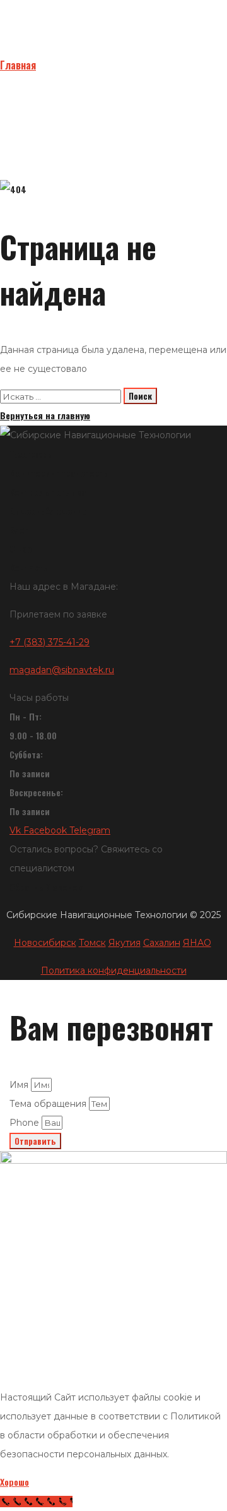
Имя (20, 1084)
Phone (25, 1122)
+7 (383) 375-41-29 (49, 642)
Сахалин (161, 942)
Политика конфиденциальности (114, 970)
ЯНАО (197, 942)
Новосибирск (45, 942)
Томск (92, 942)
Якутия (124, 942)
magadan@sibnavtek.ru (61, 670)
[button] (113, 454)
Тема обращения (49, 1103)
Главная (18, 65)
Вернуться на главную (45, 415)
